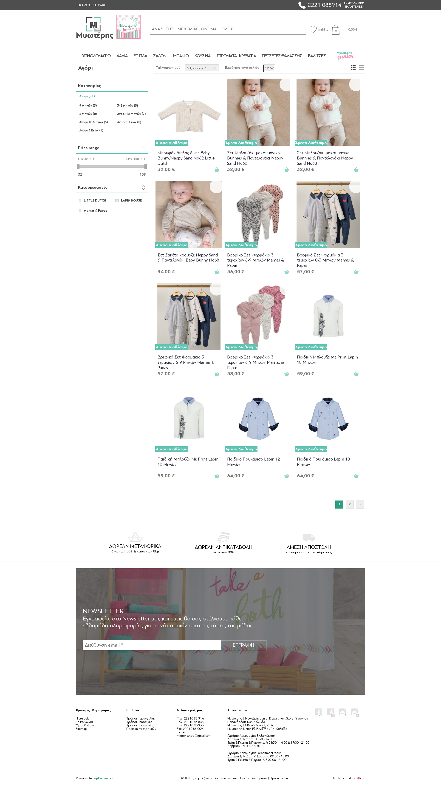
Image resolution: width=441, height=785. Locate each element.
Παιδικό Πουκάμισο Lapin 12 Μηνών (253, 462)
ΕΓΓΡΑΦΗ (99, 5)
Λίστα (361, 67)
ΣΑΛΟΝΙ (160, 56)
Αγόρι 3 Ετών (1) (91, 130)
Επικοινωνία (84, 722)
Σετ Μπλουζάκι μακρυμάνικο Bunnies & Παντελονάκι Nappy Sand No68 (325, 157)
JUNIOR (345, 55)
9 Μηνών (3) (88, 106)
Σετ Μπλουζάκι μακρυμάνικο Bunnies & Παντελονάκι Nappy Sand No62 (255, 157)
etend (360, 778)
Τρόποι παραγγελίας (140, 718)
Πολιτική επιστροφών (141, 729)
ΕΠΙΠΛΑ (140, 56)
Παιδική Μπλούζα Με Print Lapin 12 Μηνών (188, 462)
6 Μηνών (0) (88, 114)
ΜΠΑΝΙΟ (181, 56)
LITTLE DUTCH (95, 200)
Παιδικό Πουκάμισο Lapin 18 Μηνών (323, 462)
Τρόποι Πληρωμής (139, 722)
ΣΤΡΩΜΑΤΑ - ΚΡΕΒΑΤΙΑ (236, 56)
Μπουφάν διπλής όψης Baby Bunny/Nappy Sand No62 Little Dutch (186, 157)
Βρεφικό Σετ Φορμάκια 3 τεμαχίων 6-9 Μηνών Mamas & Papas (255, 260)
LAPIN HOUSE (131, 200)
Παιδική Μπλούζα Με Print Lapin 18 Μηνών (327, 360)
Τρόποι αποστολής (139, 725)
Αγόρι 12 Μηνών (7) (131, 114)
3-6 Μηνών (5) (127, 106)
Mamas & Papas (95, 211)
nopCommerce (103, 778)
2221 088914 (324, 5)
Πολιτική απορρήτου (254, 778)
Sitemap (81, 729)
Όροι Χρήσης (85, 725)
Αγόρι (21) (87, 96)
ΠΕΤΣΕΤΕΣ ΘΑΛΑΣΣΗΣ (282, 56)
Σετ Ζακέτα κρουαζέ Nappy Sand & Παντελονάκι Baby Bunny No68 (188, 258)
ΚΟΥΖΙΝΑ (202, 56)
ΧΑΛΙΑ (121, 56)
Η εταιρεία (83, 718)
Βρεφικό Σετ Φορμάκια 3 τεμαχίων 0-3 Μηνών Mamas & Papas (325, 260)
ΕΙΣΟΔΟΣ (84, 5)
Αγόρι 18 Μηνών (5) (93, 122)
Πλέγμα (353, 67)
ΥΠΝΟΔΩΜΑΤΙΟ (96, 56)
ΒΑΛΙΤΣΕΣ (317, 56)
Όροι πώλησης (279, 778)
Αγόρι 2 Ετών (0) (129, 122)
